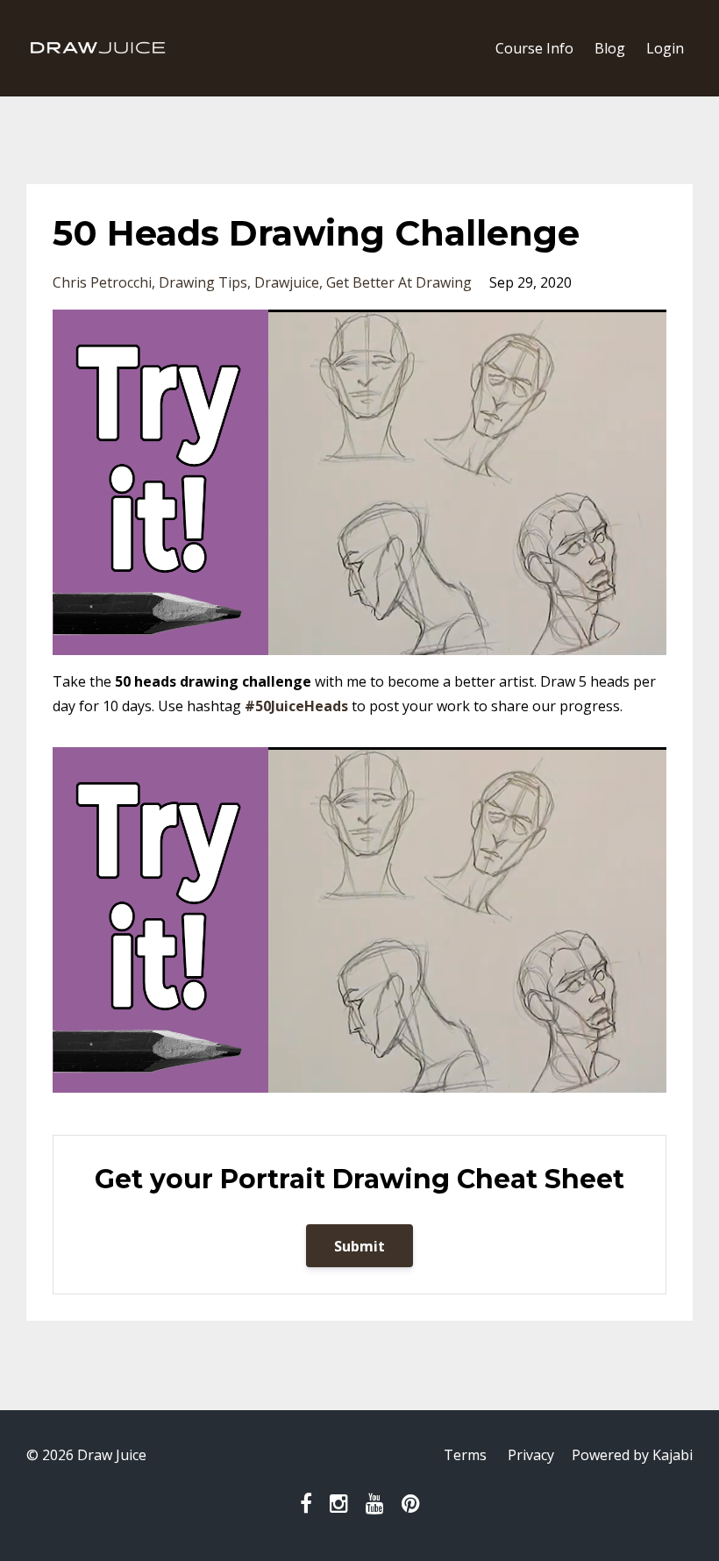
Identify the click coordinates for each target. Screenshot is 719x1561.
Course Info (534, 48)
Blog (609, 48)
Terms (465, 1455)
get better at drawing (399, 282)
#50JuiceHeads (296, 706)
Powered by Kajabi (632, 1455)
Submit (359, 1246)
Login (665, 48)
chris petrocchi (102, 282)
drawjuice (286, 282)
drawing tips (203, 282)
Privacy (531, 1455)
